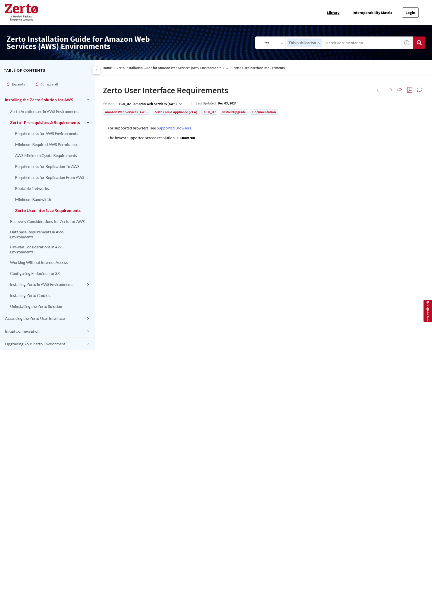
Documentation (264, 112)
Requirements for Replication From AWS (49, 177)
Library (333, 12)
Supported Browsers (174, 127)
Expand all (20, 84)
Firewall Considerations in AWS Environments (37, 249)
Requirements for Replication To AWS (47, 166)
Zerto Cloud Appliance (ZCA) (175, 112)
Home (107, 68)
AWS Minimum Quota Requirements (46, 155)
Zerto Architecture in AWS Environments (45, 111)
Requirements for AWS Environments (46, 133)
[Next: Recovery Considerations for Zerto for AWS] (389, 90)
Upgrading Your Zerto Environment (35, 343)
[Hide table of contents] (96, 70)
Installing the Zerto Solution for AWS (39, 99)
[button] (318, 43)
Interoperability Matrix (372, 12)
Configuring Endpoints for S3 (35, 273)
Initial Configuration (22, 331)
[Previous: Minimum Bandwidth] (379, 90)
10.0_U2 (210, 112)
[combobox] (343, 42)
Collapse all (49, 84)
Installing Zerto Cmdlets (31, 295)
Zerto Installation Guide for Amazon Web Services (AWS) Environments (169, 68)
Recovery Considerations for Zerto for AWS (47, 221)
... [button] (227, 68)
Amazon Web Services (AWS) (126, 112)
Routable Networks (32, 188)
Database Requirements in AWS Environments (37, 234)
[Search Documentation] (419, 42)
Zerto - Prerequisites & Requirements (45, 122)
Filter (264, 42)
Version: (108, 103)
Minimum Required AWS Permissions (46, 144)
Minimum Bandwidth (33, 199)
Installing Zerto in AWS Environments (42, 284)
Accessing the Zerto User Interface (35, 318)
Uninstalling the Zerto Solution (36, 306)
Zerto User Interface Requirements (48, 210)
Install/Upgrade (234, 112)
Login (410, 12)
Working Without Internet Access (39, 262)
